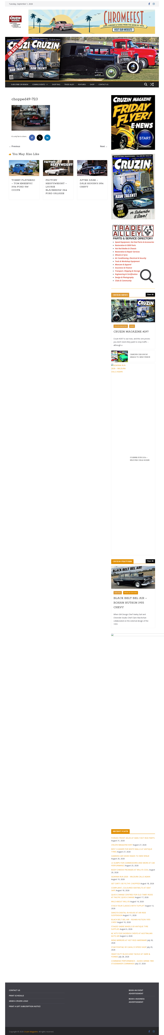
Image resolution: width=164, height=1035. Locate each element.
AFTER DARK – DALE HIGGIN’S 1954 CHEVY (91, 183)
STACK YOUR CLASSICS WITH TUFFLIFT (128, 906)
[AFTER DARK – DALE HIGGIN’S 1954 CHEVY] (92, 161)
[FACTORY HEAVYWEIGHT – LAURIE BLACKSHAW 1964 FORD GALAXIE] (58, 161)
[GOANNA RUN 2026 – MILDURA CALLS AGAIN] (119, 459)
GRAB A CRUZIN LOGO (18, 1001)
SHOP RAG (56, 84)
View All (150, 295)
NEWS (132, 326)
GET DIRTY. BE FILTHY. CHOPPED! (125, 883)
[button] (46, 84)
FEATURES (82, 84)
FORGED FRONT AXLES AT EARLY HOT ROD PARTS (133, 838)
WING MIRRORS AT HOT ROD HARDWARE (129, 940)
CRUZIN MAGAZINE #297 (131, 332)
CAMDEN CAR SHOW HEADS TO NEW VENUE (140, 356)
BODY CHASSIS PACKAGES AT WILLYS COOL (130, 870)
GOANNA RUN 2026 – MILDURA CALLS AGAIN (139, 459)
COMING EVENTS (38, 84)
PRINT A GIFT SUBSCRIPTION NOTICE (24, 1006)
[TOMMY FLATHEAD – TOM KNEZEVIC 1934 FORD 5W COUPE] (24, 161)
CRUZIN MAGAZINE (121, 326)
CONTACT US (103, 84)
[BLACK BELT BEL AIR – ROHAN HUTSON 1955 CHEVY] (133, 577)
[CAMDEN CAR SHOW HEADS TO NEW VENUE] (119, 356)
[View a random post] (152, 84)
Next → (103, 146)
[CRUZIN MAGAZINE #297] (133, 310)
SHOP (92, 84)
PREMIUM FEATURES (130, 593)
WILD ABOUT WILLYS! (120, 901)
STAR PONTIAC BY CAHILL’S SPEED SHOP (128, 947)
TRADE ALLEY (69, 84)
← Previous (14, 146)
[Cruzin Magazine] (82, 38)
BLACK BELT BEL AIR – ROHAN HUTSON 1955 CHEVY (130, 602)
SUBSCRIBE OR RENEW (19, 84)
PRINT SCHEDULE (16, 995)
